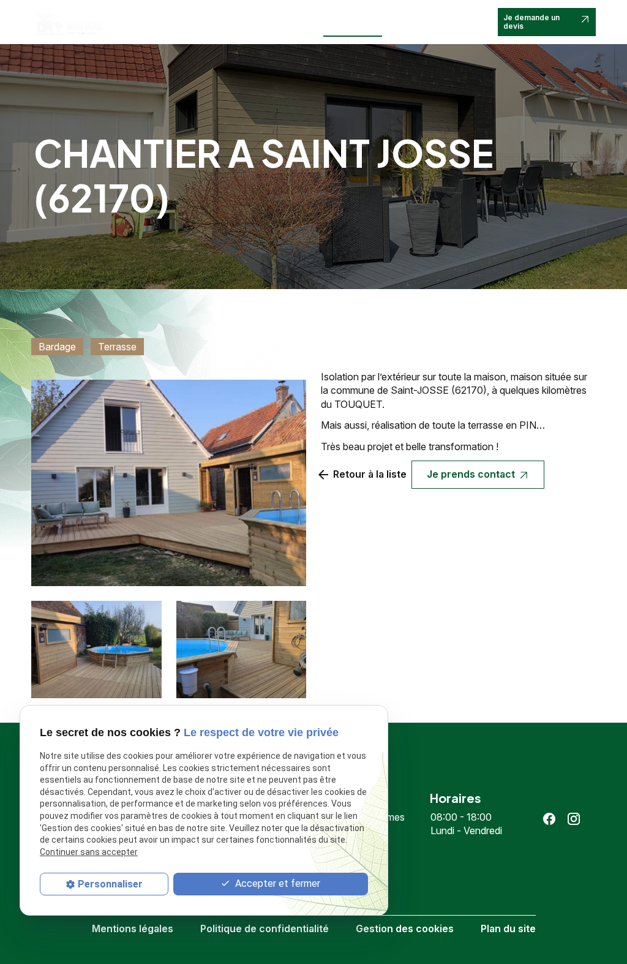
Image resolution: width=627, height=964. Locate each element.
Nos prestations (233, 17)
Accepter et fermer (276, 883)
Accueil (135, 17)
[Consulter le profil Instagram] (573, 818)
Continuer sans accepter (89, 852)
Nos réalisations (346, 22)
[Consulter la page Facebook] (549, 818)
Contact (405, 17)
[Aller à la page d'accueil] (66, 22)
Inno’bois (175, 17)
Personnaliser (110, 884)
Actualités (296, 17)
